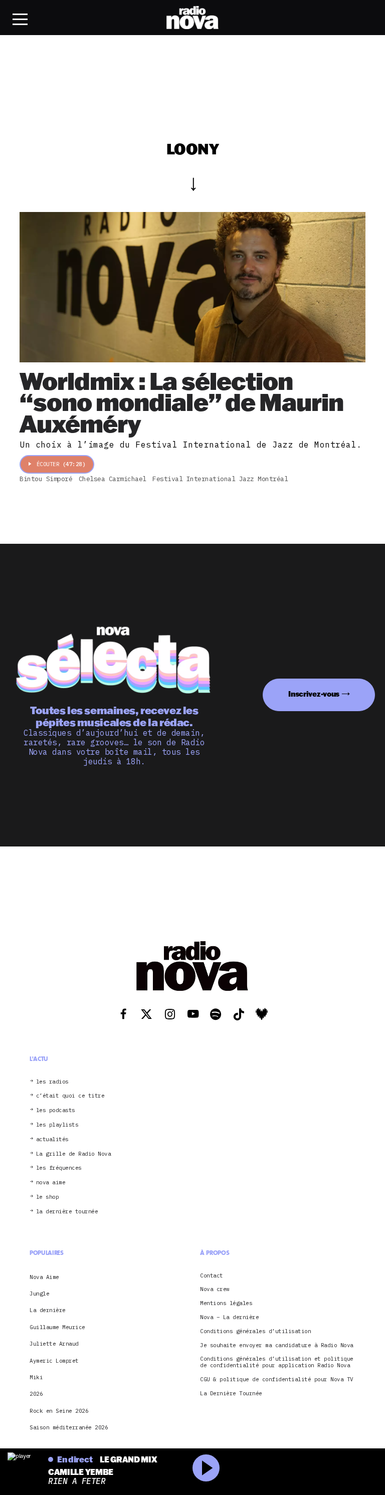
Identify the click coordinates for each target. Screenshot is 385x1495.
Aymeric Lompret (54, 1360)
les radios (52, 1082)
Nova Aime (44, 1276)
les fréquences (59, 1168)
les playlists (57, 1125)
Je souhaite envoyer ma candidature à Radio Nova (276, 1345)
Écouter (61, 464)
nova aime (51, 1182)
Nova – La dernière (229, 1317)
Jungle (39, 1293)
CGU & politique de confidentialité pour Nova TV (276, 1379)
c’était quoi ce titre (70, 1096)
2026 (36, 1393)
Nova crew (215, 1289)
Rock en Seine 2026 (59, 1410)
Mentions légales (226, 1303)
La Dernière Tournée (231, 1393)
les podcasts (55, 1110)
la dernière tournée (67, 1211)
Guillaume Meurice (57, 1327)
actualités (52, 1139)
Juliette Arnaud (54, 1343)
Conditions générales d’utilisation (255, 1331)
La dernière (48, 1310)
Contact (211, 1275)
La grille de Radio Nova (73, 1154)
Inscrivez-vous (313, 694)
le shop (47, 1197)
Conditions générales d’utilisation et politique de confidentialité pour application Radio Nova (276, 1362)
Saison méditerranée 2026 (69, 1427)
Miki (36, 1377)
